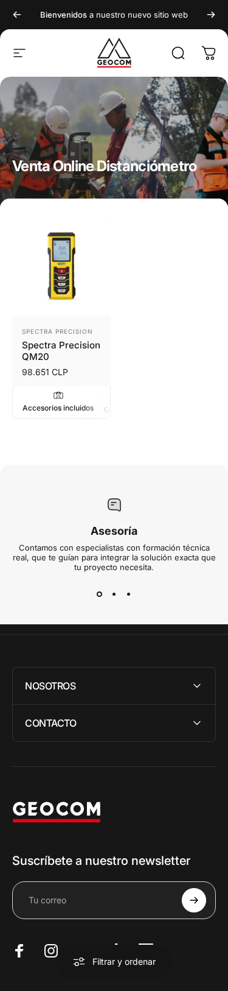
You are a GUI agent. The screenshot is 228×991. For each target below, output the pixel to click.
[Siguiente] (211, 14)
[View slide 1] (99, 594)
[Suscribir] (194, 900)
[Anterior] (17, 14)
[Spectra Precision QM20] (61, 266)
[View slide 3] (129, 594)
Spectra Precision (57, 331)
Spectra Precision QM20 (61, 350)
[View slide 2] (114, 594)
